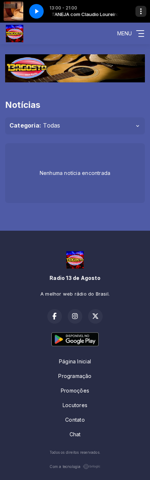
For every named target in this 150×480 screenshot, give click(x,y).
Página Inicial (75, 361)
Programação (74, 376)
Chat (75, 434)
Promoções (75, 390)
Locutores (75, 405)
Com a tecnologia (65, 466)
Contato (74, 420)
